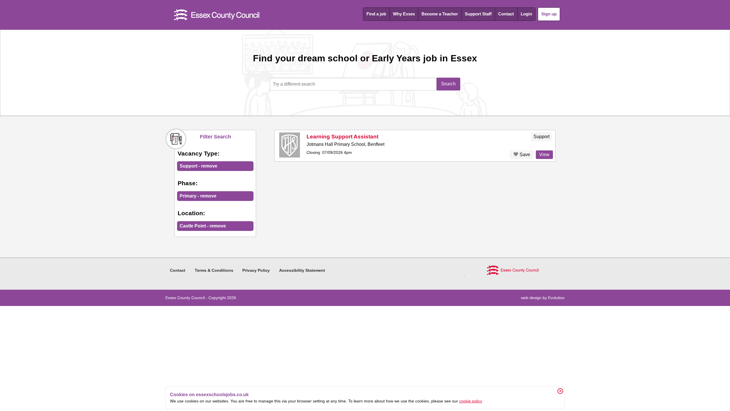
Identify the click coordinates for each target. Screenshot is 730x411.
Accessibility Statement (302, 270)
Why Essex (404, 13)
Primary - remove (198, 196)
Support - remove (198, 166)
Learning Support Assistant (342, 137)
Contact (506, 13)
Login (526, 13)
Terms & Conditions (214, 270)
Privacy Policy (256, 270)
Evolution (556, 297)
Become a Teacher (439, 13)
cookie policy (470, 401)
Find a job (376, 13)
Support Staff (478, 13)
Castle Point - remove (203, 225)
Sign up (549, 13)
